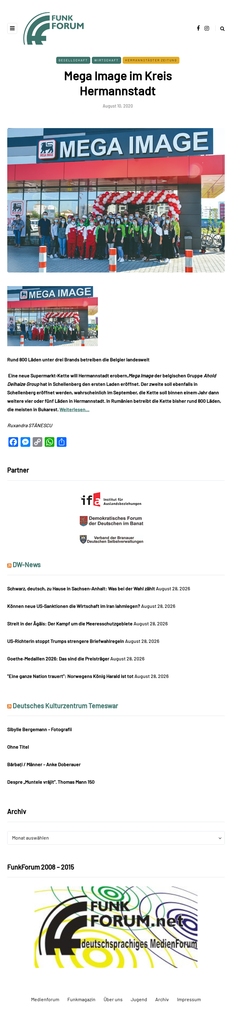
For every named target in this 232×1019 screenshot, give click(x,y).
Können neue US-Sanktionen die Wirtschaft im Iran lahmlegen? (73, 606)
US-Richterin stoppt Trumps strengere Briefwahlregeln (65, 641)
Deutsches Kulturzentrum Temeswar (65, 705)
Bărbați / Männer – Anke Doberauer (44, 764)
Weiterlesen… (74, 409)
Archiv (162, 999)
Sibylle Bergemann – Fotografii (39, 729)
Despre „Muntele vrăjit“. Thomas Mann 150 (51, 782)
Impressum (189, 999)
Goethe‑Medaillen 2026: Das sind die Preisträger (58, 658)
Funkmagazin (81, 999)
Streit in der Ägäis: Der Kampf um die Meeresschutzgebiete (70, 623)
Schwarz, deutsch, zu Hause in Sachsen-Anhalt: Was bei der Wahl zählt (81, 588)
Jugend (139, 999)
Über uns (113, 999)
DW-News (27, 564)
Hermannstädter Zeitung (151, 60)
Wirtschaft (106, 60)
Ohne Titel (18, 747)
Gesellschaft (73, 60)
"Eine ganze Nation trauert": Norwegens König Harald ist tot (70, 676)
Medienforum (45, 999)
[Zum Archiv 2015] (116, 926)
